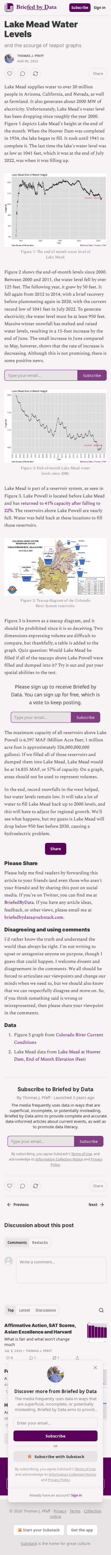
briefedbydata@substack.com (33, 917)
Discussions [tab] (46, 1310)
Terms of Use (85, 1468)
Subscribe (79, 7)
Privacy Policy (59, 1479)
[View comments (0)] (22, 73)
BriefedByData (19, 902)
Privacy (60, 1511)
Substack (29, 1543)
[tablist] (27, 1242)
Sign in (100, 7)
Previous (21, 1204)
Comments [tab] (17, 1242)
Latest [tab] (24, 1310)
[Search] (101, 1310)
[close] (95, 1367)
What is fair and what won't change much (37, 1341)
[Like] (9, 73)
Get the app (82, 1530)
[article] (55, 1341)
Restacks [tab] (40, 1242)
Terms (75, 1511)
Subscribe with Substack (59, 1456)
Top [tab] (11, 1310)
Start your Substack (41, 1530)
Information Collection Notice (72, 1474)
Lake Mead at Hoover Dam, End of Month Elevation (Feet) (57, 1055)
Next (93, 1204)
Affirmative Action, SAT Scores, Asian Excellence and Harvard (40, 1329)
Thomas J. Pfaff (30, 56)
